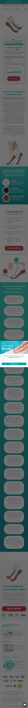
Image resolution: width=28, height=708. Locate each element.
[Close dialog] (26, 342)
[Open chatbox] (25, 705)
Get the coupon (14, 363)
